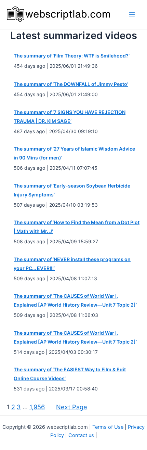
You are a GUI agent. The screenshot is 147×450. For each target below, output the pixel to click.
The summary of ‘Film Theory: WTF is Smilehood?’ (72, 56)
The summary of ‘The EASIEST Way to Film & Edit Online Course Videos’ (70, 374)
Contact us (81, 435)
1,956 (37, 407)
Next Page (71, 407)
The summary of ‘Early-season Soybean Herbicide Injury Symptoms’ (72, 190)
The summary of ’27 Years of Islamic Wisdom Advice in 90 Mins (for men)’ (74, 153)
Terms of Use (107, 427)
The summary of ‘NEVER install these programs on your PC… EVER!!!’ (72, 263)
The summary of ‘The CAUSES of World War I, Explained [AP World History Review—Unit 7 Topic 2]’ (75, 300)
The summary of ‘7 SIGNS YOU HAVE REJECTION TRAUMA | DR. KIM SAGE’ (69, 116)
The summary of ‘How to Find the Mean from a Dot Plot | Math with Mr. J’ (76, 226)
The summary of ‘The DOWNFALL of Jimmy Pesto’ (71, 84)
